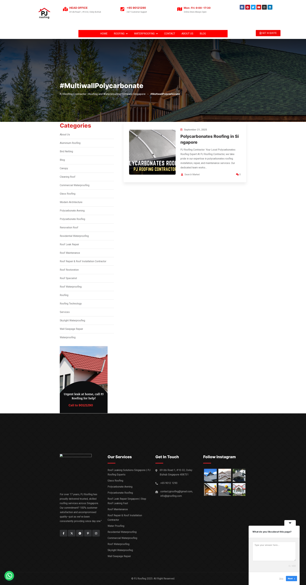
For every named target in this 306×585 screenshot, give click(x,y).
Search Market (192, 174)
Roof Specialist (68, 278)
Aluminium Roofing (70, 142)
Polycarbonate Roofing (72, 219)
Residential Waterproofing (74, 235)
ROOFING (119, 33)
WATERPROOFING (144, 33)
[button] (9, 576)
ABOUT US (187, 33)
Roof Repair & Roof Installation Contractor (83, 261)
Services (65, 312)
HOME (103, 33)
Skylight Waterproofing (72, 320)
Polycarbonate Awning (72, 210)
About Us (65, 134)
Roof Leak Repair (69, 244)
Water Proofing (116, 525)
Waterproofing (68, 337)
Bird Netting (66, 151)
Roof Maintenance (70, 252)
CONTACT (169, 33)
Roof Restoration (69, 269)
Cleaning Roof (67, 176)
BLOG (203, 33)
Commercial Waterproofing (74, 185)
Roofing (64, 295)
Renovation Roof (69, 227)
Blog (62, 159)
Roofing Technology (71, 303)
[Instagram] (264, 7)
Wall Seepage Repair (71, 328)
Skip (281, 578)
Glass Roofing (67, 193)
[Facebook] (242, 7)
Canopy (64, 168)
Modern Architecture (71, 202)
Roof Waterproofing (71, 286)
